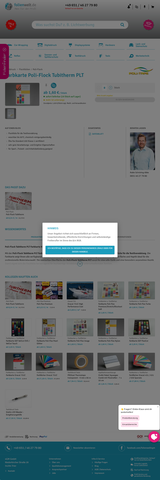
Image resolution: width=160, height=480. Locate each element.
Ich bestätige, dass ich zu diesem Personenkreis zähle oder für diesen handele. (80, 250)
